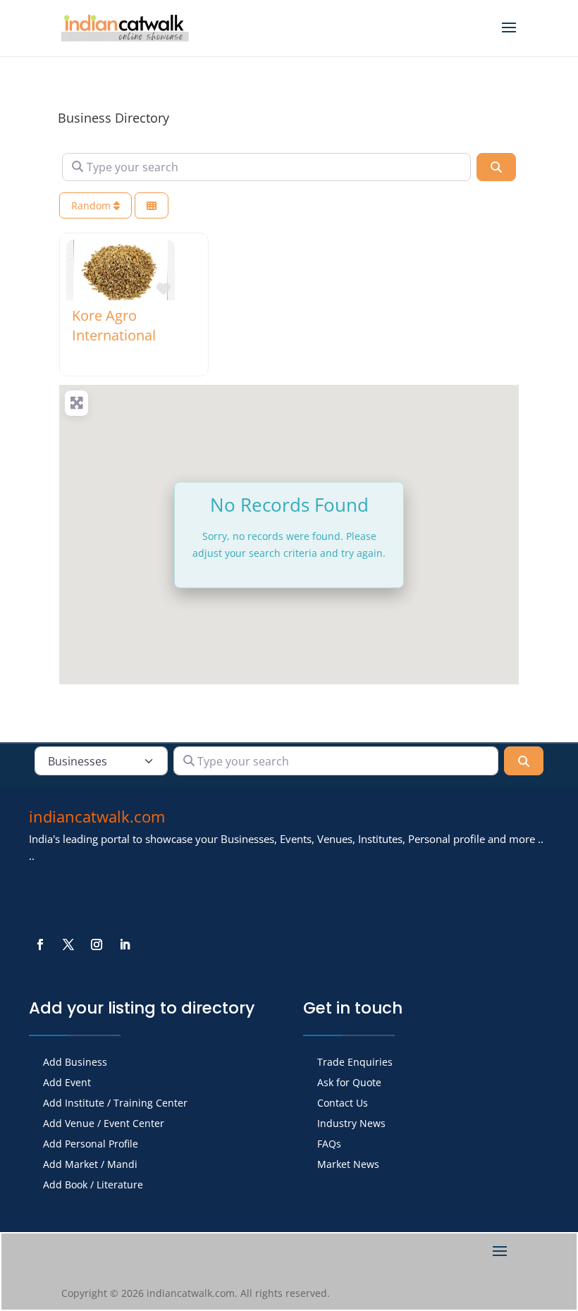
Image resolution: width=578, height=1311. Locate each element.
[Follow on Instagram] (96, 944)
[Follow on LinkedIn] (124, 944)
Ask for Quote (349, 1083)
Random (92, 205)
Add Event (67, 1083)
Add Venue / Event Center (103, 1124)
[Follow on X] (68, 944)
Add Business (75, 1063)
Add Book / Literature (93, 1185)
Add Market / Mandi (90, 1165)
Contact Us (342, 1103)
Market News (348, 1165)
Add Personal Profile (90, 1144)
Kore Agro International (114, 325)
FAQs (329, 1144)
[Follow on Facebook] (40, 944)
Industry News (351, 1124)
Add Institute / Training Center (115, 1103)
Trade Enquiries (355, 1063)
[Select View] (151, 205)
